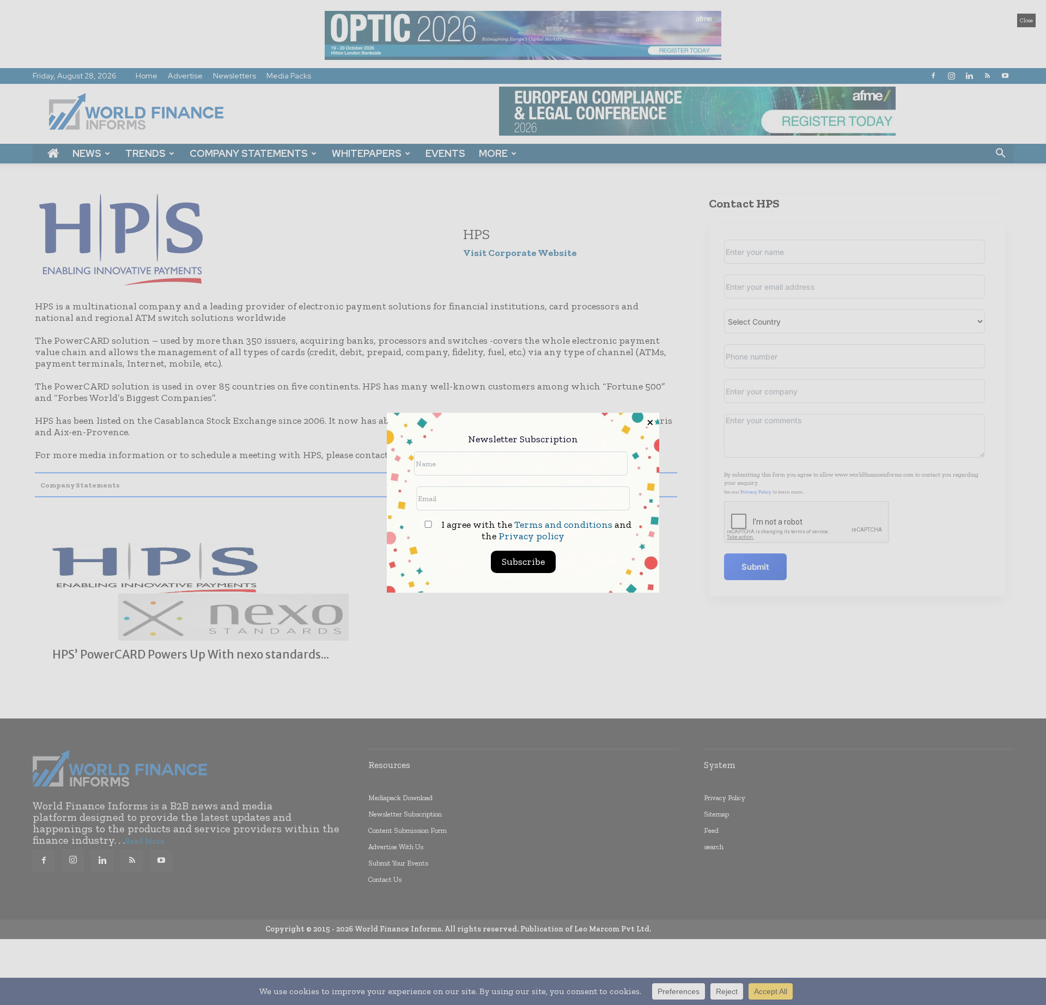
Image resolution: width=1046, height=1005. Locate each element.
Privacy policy (531, 536)
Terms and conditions (563, 525)
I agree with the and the (535, 530)
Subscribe (523, 562)
